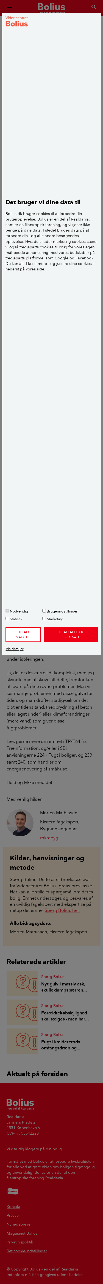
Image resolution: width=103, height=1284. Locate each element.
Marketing (54, 619)
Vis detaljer (15, 648)
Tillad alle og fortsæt (71, 634)
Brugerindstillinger (61, 611)
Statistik (16, 619)
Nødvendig (18, 611)
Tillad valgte (23, 634)
